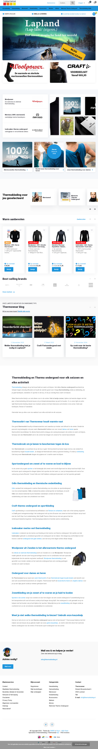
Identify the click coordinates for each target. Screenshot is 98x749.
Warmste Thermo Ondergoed (69, 8)
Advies (57, 8)
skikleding (80, 452)
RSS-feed (65, 731)
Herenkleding (6, 8)
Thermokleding (17, 387)
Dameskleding (16, 8)
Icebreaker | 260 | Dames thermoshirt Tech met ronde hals (84, 246)
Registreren (34, 686)
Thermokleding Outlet (85, 8)
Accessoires (43, 8)
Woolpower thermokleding (52, 558)
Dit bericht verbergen (81, 744)
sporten (30, 468)
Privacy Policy (7, 700)
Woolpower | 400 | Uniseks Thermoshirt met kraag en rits (37, 246)
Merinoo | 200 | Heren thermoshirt (11, 246)
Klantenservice (51, 3)
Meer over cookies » (49, 747)
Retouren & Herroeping (10, 695)
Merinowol (25, 8)
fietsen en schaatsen (55, 511)
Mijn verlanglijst (36, 692)
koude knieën (29, 452)
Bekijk (9, 269)
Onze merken (7, 292)
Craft (13, 511)
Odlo (13, 488)
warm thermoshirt (40, 578)
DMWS (52, 731)
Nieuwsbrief (6, 709)
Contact (5, 686)
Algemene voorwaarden (10, 703)
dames (64, 429)
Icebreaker (15, 533)
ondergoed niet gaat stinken (32, 539)
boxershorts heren (64, 581)
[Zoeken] (72, 3)
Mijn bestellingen (36, 689)
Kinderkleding (33, 8)
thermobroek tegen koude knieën (62, 578)
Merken (51, 8)
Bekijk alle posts (24, 311)
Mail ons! (8, 666)
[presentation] (90, 209)
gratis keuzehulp (52, 623)
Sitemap (5, 706)
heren (71, 429)
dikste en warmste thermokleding (25, 553)
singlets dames (77, 581)
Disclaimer (6, 697)
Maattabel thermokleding (10, 689)
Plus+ (58, 731)
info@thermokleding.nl (49, 659)
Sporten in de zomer (18, 598)
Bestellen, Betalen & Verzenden (13, 692)
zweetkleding (64, 603)
